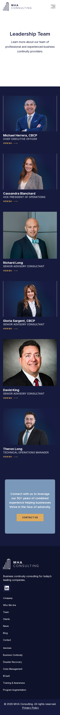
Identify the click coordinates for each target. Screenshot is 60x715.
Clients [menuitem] (6, 619)
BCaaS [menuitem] (6, 676)
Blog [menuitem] (5, 633)
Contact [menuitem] (7, 640)
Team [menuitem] (6, 612)
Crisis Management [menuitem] (12, 669)
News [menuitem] (6, 626)
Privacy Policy (30, 707)
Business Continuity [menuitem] (13, 655)
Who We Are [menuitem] (9, 605)
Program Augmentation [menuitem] (14, 690)
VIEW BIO (7, 143)
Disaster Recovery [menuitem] (12, 662)
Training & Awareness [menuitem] (14, 683)
